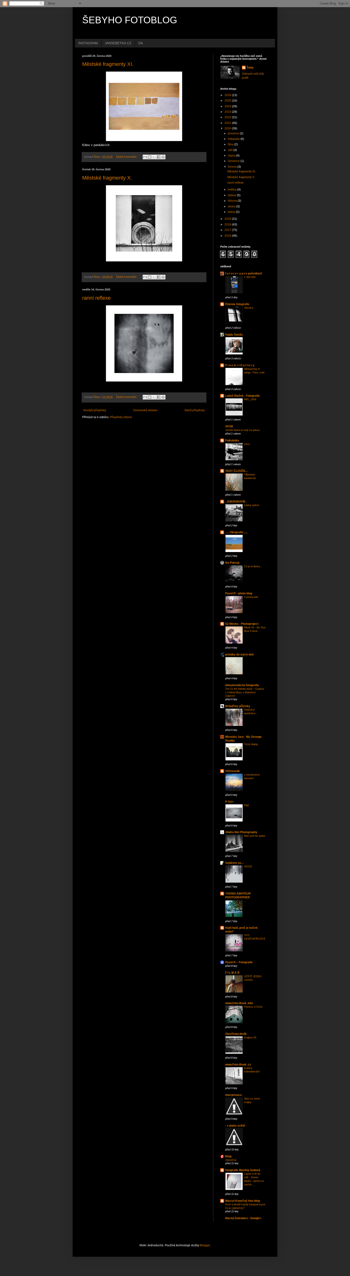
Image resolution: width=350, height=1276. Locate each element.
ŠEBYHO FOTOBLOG (129, 20)
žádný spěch (251, 505)
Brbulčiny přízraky (237, 706)
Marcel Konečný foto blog (242, 1201)
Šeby (250, 67)
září (230, 150)
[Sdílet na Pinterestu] (163, 157)
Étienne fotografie (237, 304)
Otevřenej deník (236, 1034)
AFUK (229, 426)
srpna (232, 155)
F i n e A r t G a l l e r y (239, 365)
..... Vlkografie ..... (236, 532)
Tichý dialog (251, 744)
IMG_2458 (250, 399)
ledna (232, 212)
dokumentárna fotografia (242, 685)
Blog (228, 1156)
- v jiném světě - (236, 1125)
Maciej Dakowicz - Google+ (243, 1218)
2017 (228, 230)
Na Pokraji (232, 562)
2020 (228, 128)
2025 (228, 100)
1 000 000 (249, 277)
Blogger (205, 1245)
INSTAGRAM (88, 43)
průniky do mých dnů (239, 654)
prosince (234, 133)
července (234, 161)
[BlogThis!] (149, 157)
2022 (228, 117)
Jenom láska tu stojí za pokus (242, 430)
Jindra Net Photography (241, 832)
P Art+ (229, 801)
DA (140, 43)
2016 (228, 235)
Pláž (246, 805)
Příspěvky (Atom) (121, 417)
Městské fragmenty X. (107, 178)
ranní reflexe (96, 298)
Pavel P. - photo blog (238, 593)
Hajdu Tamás (234, 334)
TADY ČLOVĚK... (236, 471)
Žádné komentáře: (127, 156)
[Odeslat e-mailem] (145, 157)
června (232, 166)
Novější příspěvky (94, 410)
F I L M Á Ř (232, 972)
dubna (232, 195)
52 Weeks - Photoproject (241, 624)
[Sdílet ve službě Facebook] (158, 157)
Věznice (248, 307)
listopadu (234, 139)
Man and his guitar (254, 835)
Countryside (251, 597)
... (245, 901)
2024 (228, 106)
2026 (228, 95)
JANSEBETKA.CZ (118, 43)
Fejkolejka (232, 440)
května (232, 189)
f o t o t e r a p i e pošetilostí (243, 273)
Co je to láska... (253, 566)
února (232, 206)
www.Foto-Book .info (239, 1003)
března (233, 200)
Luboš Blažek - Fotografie (242, 395)
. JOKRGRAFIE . (236, 501)
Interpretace (233, 1095)
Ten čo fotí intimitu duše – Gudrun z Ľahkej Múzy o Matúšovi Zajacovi (244, 692)
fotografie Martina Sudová (242, 1170)
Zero (247, 444)
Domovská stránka (145, 410)
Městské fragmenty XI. (108, 64)
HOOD (248, 866)
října (231, 144)
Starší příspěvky (194, 410)
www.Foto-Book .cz (238, 1064)
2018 (228, 224)
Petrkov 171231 (253, 1006)
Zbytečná (230, 1160)
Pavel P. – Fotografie (239, 962)
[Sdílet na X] (154, 157)
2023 (228, 111)
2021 (228, 123)
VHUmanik (232, 771)
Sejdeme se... (234, 863)
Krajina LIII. (250, 1037)
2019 (228, 218)
